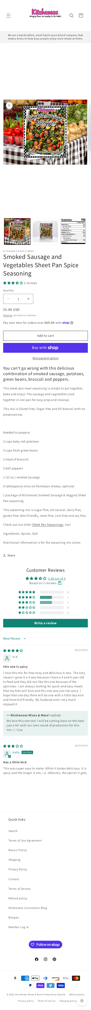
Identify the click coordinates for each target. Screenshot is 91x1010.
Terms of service (46, 1000)
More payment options (46, 358)
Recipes (13, 917)
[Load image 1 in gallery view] (17, 231)
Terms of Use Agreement (25, 840)
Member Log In (18, 927)
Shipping (7, 315)
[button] (8, 15)
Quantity (8, 290)
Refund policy (17, 898)
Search (13, 831)
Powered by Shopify (54, 994)
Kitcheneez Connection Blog (27, 908)
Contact (13, 879)
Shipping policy (68, 1000)
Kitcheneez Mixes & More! (29, 994)
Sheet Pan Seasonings (47, 524)
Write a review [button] (45, 623)
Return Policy (17, 850)
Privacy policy (26, 1000)
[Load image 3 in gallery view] (73, 231)
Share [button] (11, 555)
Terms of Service (19, 889)
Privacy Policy (17, 869)
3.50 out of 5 (56, 578)
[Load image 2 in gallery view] (45, 231)
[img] (13, 651)
